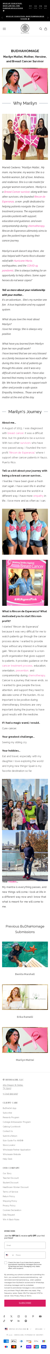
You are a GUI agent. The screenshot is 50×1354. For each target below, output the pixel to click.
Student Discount (10, 1183)
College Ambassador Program (17, 1122)
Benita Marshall (25, 974)
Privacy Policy (9, 1205)
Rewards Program (11, 1117)
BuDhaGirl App (9, 1108)
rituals (12, 881)
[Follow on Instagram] (18, 1316)
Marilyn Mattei (25, 1059)
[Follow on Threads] (25, 1316)
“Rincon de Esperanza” (25, 626)
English (38, 1329)
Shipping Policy (10, 1201)
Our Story (7, 1173)
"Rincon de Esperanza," (22, 452)
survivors (25, 442)
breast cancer (16, 433)
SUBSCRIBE (25, 1303)
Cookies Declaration (12, 1210)
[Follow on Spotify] (25, 1320)
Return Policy (9, 1196)
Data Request (9, 1215)
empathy (38, 495)
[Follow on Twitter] (11, 1316)
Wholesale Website (12, 1154)
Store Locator (9, 1145)
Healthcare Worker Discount (16, 1187)
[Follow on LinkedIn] (18, 1320)
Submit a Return (10, 1136)
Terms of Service (10, 1192)
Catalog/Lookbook (11, 1127)
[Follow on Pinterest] (33, 1316)
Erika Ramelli (25, 1016)
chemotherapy (36, 225)
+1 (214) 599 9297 (10, 1094)
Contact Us (8, 1131)
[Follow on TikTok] (4, 1320)
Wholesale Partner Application (17, 1150)
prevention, (22, 670)
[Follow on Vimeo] (11, 1320)
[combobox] (9, 1255)
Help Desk (7, 1159)
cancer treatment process (17, 665)
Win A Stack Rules (11, 1219)
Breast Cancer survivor (17, 191)
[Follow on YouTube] (40, 1316)
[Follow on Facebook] (4, 1316)
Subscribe (7, 1113)
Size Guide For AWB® (13, 1140)
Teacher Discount (11, 1178)
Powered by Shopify (34, 1335)
